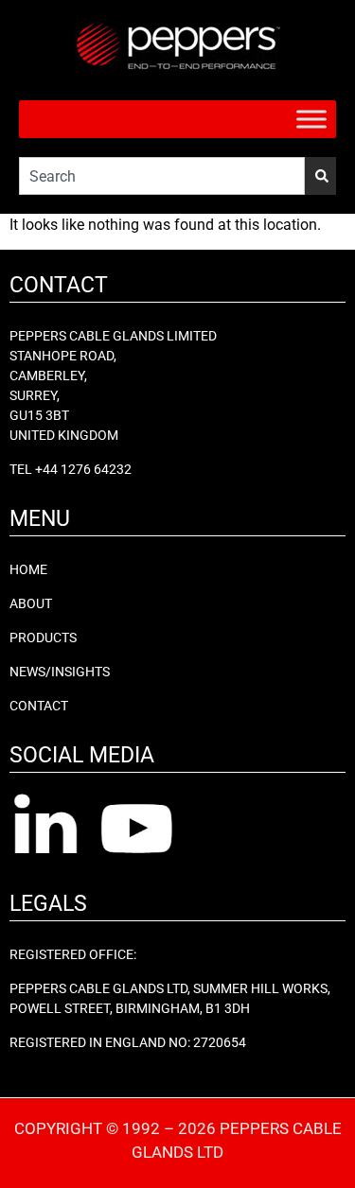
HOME (28, 569)
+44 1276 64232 (83, 469)
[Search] (320, 176)
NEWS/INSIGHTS (59, 671)
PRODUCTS (43, 637)
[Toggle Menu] (311, 119)
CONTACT (38, 705)
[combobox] (162, 176)
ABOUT (30, 603)
